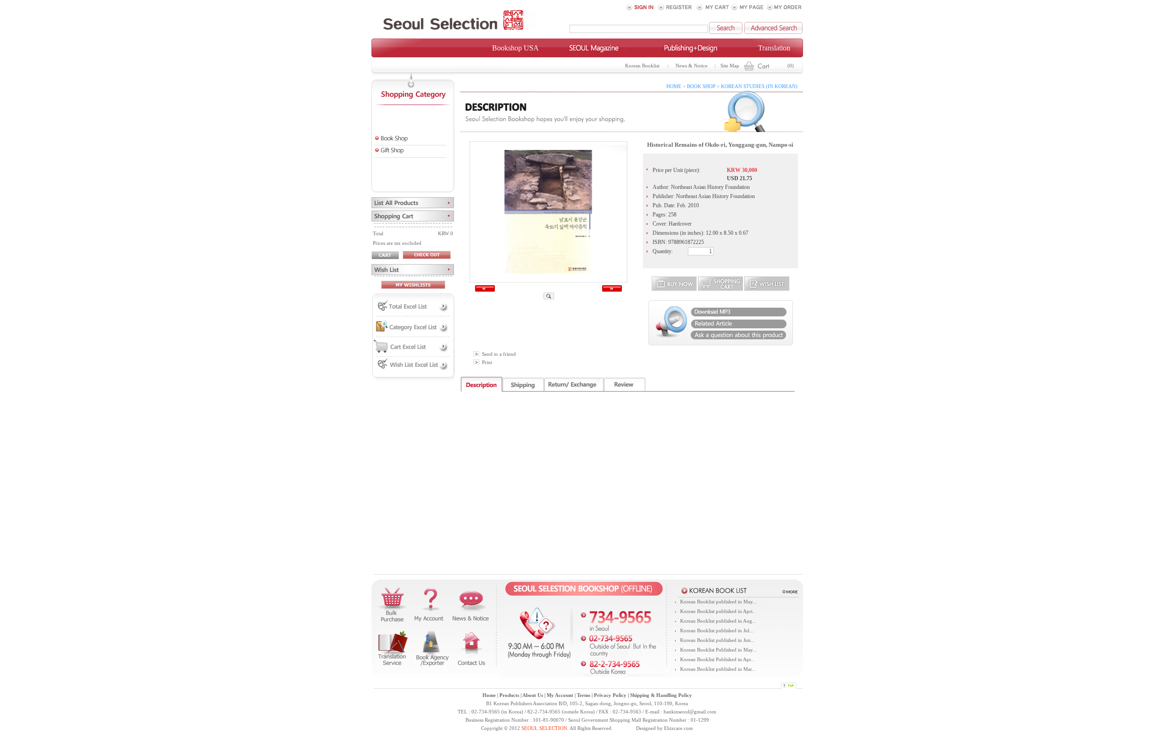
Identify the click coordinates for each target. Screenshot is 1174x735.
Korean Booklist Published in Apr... (717, 659)
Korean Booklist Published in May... (718, 649)
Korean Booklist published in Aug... (718, 621)
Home (489, 695)
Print (487, 362)
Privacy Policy (610, 695)
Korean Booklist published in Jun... (717, 640)
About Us (532, 695)
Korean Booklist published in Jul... (716, 630)
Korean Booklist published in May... (718, 601)
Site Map (729, 65)
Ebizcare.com (678, 728)
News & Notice (692, 65)
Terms (583, 695)
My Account (560, 695)
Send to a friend (499, 354)
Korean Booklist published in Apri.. (717, 611)
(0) (790, 65)
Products (509, 695)
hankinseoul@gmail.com (690, 711)
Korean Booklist (642, 65)
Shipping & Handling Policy (661, 695)
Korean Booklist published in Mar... (718, 669)
